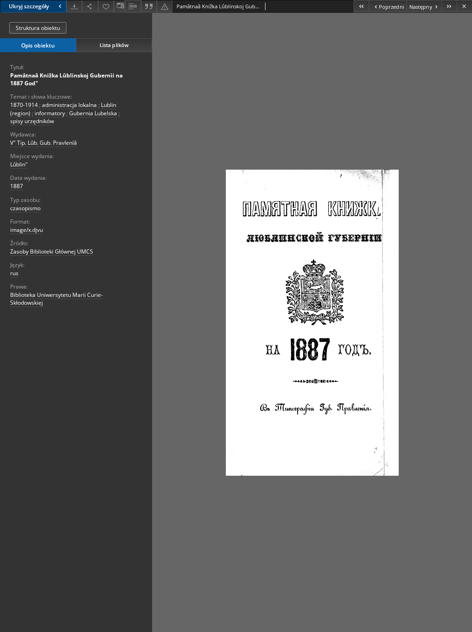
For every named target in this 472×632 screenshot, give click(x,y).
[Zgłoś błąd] (164, 6)
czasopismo (25, 208)
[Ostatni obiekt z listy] (449, 6)
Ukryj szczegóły (29, 6)
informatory (50, 113)
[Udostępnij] (90, 6)
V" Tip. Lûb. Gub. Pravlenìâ (43, 143)
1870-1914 (24, 105)
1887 (16, 186)
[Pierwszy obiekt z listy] (361, 6)
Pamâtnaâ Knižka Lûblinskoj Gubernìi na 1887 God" (66, 79)
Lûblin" (19, 164)
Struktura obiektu (38, 28)
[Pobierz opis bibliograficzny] (133, 6)
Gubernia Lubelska (93, 113)
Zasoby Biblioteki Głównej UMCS (51, 251)
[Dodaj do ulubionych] (106, 6)
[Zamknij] (464, 6)
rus (14, 273)
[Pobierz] (74, 6)
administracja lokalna (69, 105)
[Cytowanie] (149, 6)
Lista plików (114, 44)
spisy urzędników (32, 121)
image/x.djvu (26, 230)
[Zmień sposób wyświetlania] (119, 6)
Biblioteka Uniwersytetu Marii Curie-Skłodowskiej (56, 299)
